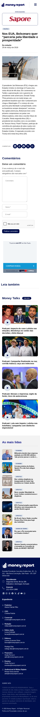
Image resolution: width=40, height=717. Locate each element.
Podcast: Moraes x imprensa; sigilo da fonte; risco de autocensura (19, 395)
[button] (15, 146)
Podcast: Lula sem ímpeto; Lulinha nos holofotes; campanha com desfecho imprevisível (19, 425)
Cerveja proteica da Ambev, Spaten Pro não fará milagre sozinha (24, 468)
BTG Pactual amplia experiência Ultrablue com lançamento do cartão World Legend (26, 507)
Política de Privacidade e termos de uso (14, 711)
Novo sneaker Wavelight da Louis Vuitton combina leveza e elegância (25, 494)
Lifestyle (19, 476)
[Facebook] (12, 593)
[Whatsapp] (24, 593)
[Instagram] (6, 593)
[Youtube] (21, 593)
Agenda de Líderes (21, 528)
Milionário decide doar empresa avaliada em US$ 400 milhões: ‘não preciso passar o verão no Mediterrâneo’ (26, 456)
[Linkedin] (3, 593)
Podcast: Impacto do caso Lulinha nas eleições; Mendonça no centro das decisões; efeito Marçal (19, 330)
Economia (19, 450)
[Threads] (9, 593)
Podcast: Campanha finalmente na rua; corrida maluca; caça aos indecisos (19, 362)
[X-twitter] (15, 593)
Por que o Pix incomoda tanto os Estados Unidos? (25, 532)
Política (6, 29)
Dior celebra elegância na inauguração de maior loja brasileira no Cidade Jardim (24, 481)
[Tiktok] (18, 593)
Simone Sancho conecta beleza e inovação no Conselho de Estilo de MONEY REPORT (25, 546)
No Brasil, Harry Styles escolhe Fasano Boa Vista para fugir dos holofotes (25, 520)
